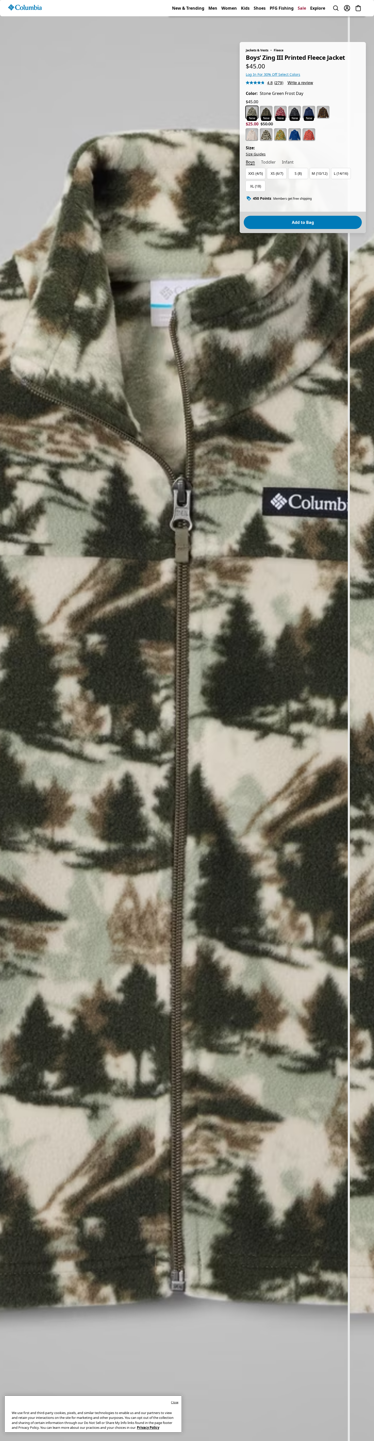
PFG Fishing (282, 26)
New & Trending (188, 26)
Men (212, 26)
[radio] (252, 112)
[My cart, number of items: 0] (358, 26)
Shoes (260, 26)
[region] (187, 725)
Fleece (278, 50)
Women (229, 26)
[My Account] (347, 26)
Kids (245, 26)
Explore (317, 26)
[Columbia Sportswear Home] (25, 26)
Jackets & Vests (257, 50)
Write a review (300, 82)
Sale (302, 26)
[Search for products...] (335, 26)
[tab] (250, 162)
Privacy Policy (148, 1427)
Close (174, 1402)
